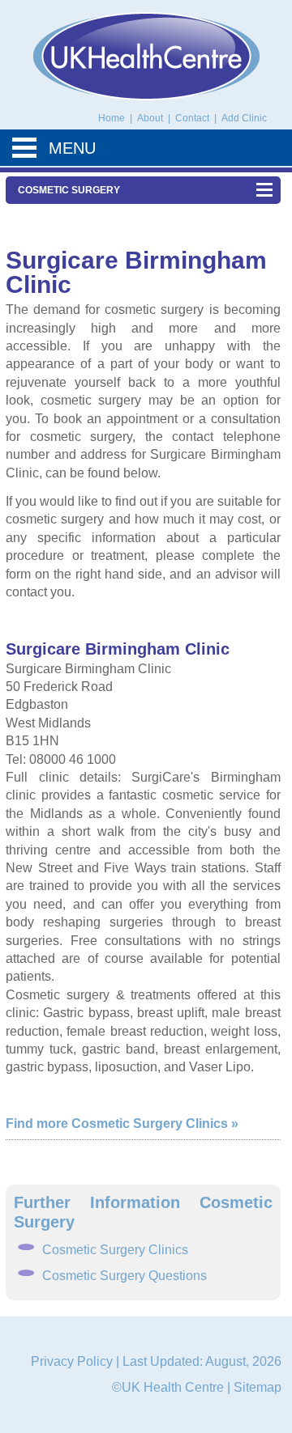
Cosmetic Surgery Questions (124, 1275)
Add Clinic (244, 118)
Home (111, 118)
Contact (193, 118)
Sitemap (257, 1387)
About (151, 118)
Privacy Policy (72, 1361)
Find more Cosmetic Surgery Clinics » (122, 1123)
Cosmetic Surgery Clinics (115, 1250)
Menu (72, 148)
